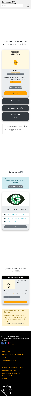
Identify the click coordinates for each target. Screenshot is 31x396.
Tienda (4, 357)
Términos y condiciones (9, 360)
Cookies (4, 378)
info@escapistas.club (16, 323)
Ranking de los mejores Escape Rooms (13, 354)
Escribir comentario (16, 186)
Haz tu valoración (16, 82)
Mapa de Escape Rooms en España (12, 367)
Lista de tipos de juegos (9, 370)
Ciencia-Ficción (11, 74)
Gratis (10, 296)
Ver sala (15, 302)
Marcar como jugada (16, 87)
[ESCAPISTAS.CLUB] (8, 2)
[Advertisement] (15, 23)
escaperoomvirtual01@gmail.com (15, 214)
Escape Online (20, 74)
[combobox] (12, 5)
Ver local (15, 227)
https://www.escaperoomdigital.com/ (16, 218)
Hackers (6, 296)
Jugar (16, 93)
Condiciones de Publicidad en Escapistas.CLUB (11, 374)
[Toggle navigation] (28, 2)
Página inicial (6, 351)
